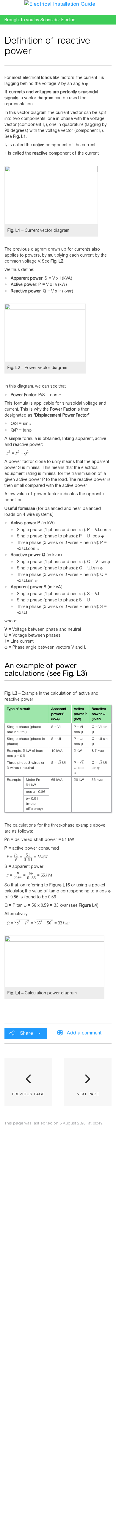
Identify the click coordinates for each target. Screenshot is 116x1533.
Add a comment (84, 1033)
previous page (28, 1093)
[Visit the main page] (59, 4)
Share (26, 1033)
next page (88, 1093)
